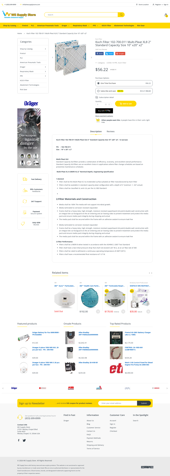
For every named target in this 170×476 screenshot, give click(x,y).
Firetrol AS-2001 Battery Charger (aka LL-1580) (138, 333)
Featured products (27, 323)
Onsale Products (72, 323)
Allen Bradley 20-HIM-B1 (88, 363)
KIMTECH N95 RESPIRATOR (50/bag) (140, 286)
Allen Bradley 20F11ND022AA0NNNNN (88, 333)
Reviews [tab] (111, 131)
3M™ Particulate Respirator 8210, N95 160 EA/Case (115, 286)
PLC (21, 58)
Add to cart (127, 104)
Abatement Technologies (29, 85)
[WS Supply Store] (19, 14)
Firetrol (23, 53)
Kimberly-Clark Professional (139, 283)
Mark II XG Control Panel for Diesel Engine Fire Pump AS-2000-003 (139, 364)
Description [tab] (96, 131)
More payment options (104, 116)
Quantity (98, 101)
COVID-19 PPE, (112, 63)
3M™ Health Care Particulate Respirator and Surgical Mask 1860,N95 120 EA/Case (90, 286)
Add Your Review (101, 49)
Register (158, 4)
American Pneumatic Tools (30, 62)
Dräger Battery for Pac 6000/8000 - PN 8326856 (46, 333)
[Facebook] (18, 440)
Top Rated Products (120, 323)
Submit (144, 403)
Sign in (166, 4)
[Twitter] (24, 440)
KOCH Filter (24, 80)
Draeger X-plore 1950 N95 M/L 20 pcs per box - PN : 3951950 (45, 348)
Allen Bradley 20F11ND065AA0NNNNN (88, 348)
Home (19, 33)
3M (55, 283)
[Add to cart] (98, 311)
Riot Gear (23, 89)
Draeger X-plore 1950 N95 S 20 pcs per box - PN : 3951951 (45, 364)
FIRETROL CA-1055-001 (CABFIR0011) (134, 348)
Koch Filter (98, 39)
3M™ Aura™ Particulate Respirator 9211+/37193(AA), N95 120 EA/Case (64, 286)
